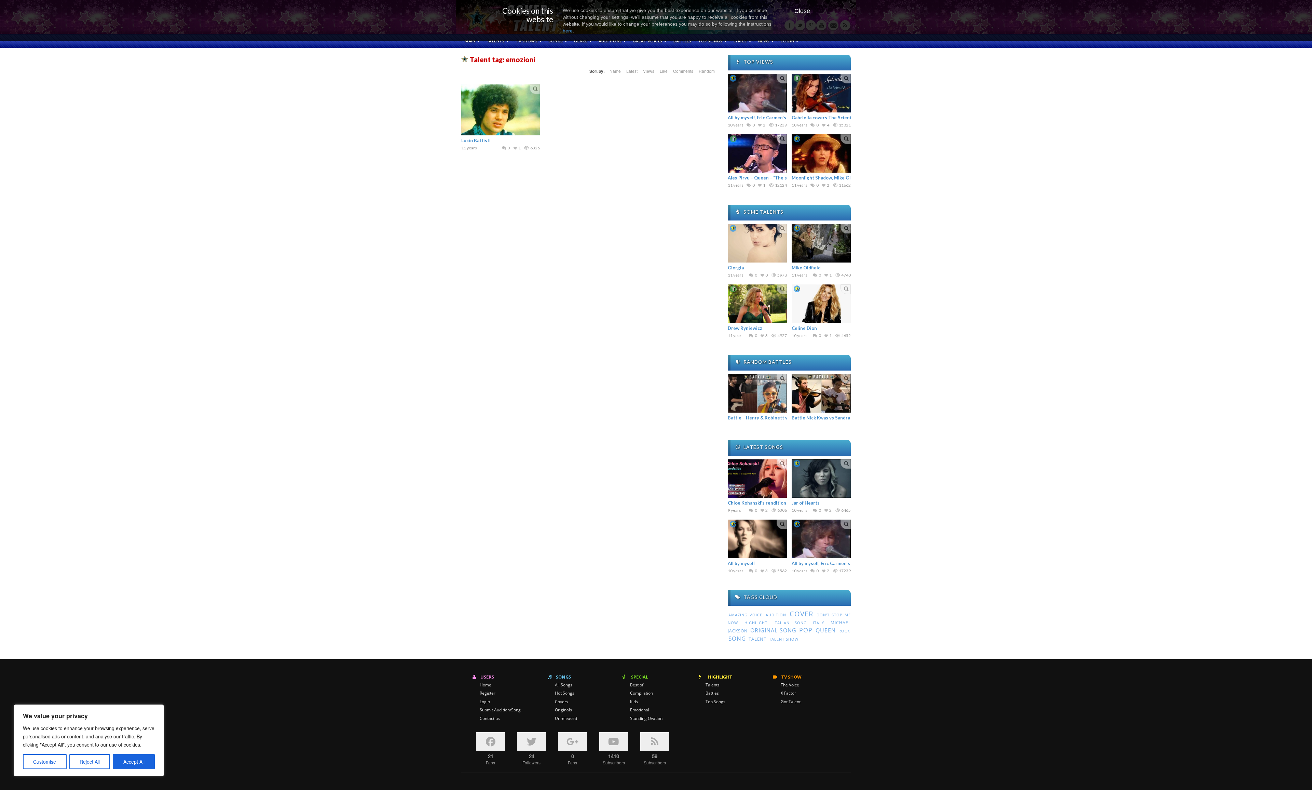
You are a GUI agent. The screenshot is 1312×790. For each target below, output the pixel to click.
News (764, 41)
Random (707, 71)
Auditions (611, 41)
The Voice (790, 685)
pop (805, 630)
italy (818, 622)
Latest (632, 71)
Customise (44, 761)
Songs (556, 41)
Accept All (134, 761)
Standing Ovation (646, 718)
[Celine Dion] (821, 303)
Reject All (90, 761)
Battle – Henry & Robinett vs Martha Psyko (774, 417)
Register (487, 693)
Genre (581, 41)
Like (664, 71)
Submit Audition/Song (500, 710)
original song (773, 630)
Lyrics (741, 41)
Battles (682, 41)
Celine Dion (804, 328)
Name (615, 71)
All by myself (741, 563)
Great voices (648, 41)
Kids (634, 701)
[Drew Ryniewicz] (757, 303)
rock (844, 631)
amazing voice (745, 615)
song (737, 638)
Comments (683, 71)
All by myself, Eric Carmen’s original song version (780, 117)
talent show (783, 639)
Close (802, 11)
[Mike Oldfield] (821, 243)
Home (485, 685)
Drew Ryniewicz (745, 328)
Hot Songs (564, 693)
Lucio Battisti (476, 140)
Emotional (639, 710)
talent (757, 639)
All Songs (563, 685)
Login (485, 701)
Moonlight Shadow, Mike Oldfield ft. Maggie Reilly (845, 177)
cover (801, 613)
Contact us (490, 718)
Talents (496, 41)
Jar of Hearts (806, 503)
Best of (636, 685)
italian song (790, 622)
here (568, 31)
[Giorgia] (757, 243)
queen (826, 630)
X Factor (788, 693)
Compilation (641, 693)
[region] (89, 740)
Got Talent (791, 701)
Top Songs (715, 701)
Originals (563, 710)
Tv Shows (527, 41)
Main (470, 41)
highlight (755, 622)
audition (776, 614)
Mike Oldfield (806, 267)
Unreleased (566, 718)
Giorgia (736, 267)
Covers (561, 701)
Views (648, 71)
